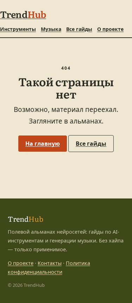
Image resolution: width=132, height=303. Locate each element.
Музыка (51, 29)
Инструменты (18, 29)
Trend (23, 14)
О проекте (110, 29)
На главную (42, 143)
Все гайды (79, 29)
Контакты (50, 262)
